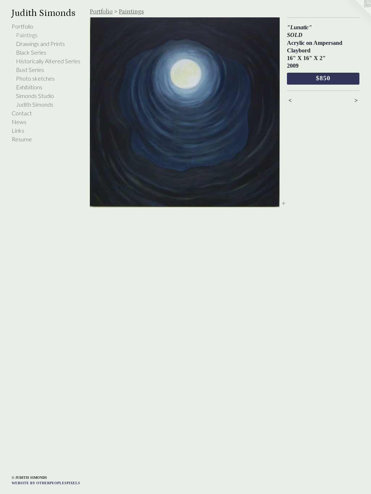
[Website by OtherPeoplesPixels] (356, 14)
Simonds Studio (35, 95)
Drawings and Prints (40, 43)
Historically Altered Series (48, 61)
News (19, 121)
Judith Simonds (34, 104)
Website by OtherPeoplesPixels (46, 483)
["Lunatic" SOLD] (185, 112)
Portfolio (22, 26)
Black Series (31, 52)
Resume (22, 139)
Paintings (27, 34)
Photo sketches (35, 78)
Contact (22, 113)
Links (18, 130)
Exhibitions (29, 87)
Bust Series (30, 69)
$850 (323, 78)
